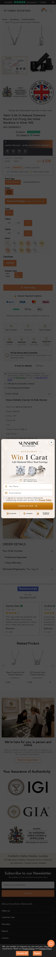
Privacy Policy (45, 500)
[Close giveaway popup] (51, 442)
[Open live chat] (51, 943)
